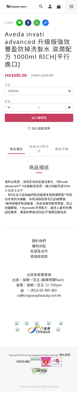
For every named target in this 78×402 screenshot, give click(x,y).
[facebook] (28, 22)
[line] (19, 22)
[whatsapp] (37, 22)
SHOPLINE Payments (46, 386)
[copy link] (45, 22)
